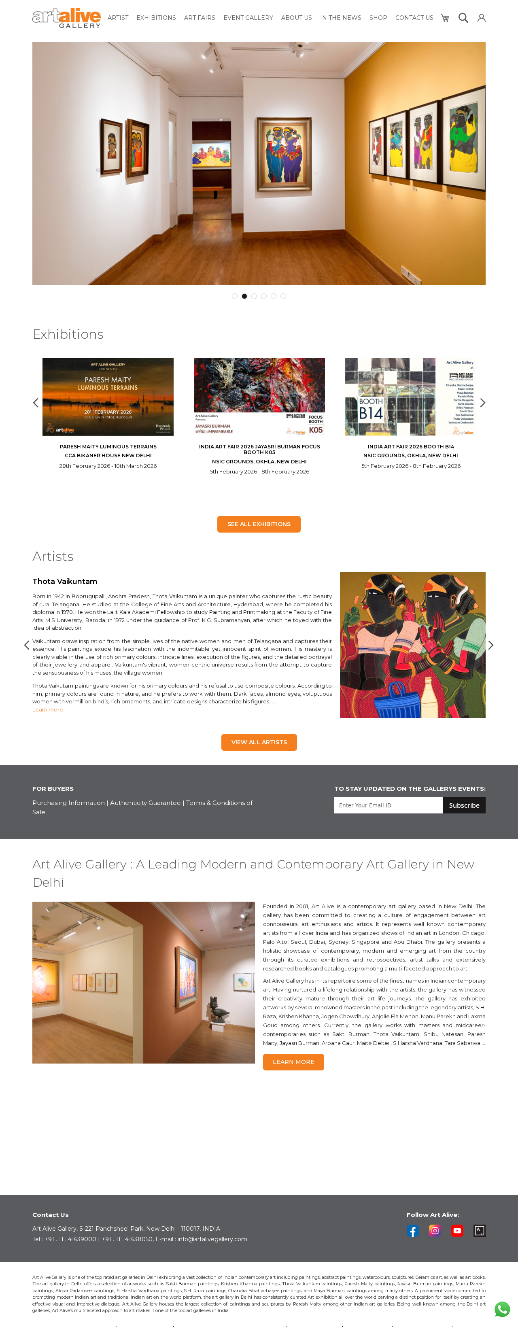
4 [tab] (264, 296)
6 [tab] (283, 296)
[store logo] (66, 18)
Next (481, 403)
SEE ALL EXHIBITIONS (259, 524)
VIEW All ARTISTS (259, 742)
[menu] (270, 18)
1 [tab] (235, 296)
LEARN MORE (293, 1062)
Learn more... (49, 709)
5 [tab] (273, 296)
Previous (36, 403)
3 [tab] (254, 296)
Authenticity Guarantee (145, 803)
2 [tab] (244, 296)
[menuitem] (118, 18)
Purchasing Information (68, 803)
